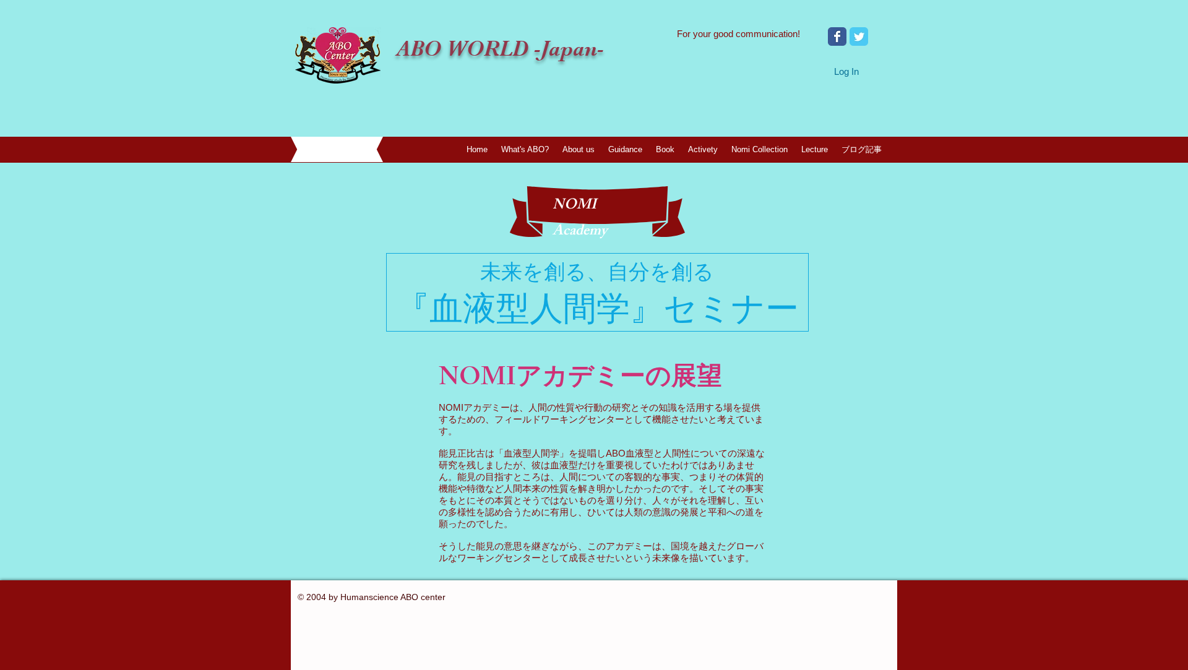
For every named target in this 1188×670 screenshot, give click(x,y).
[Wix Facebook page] (837, 36)
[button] (578, 149)
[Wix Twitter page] (859, 36)
